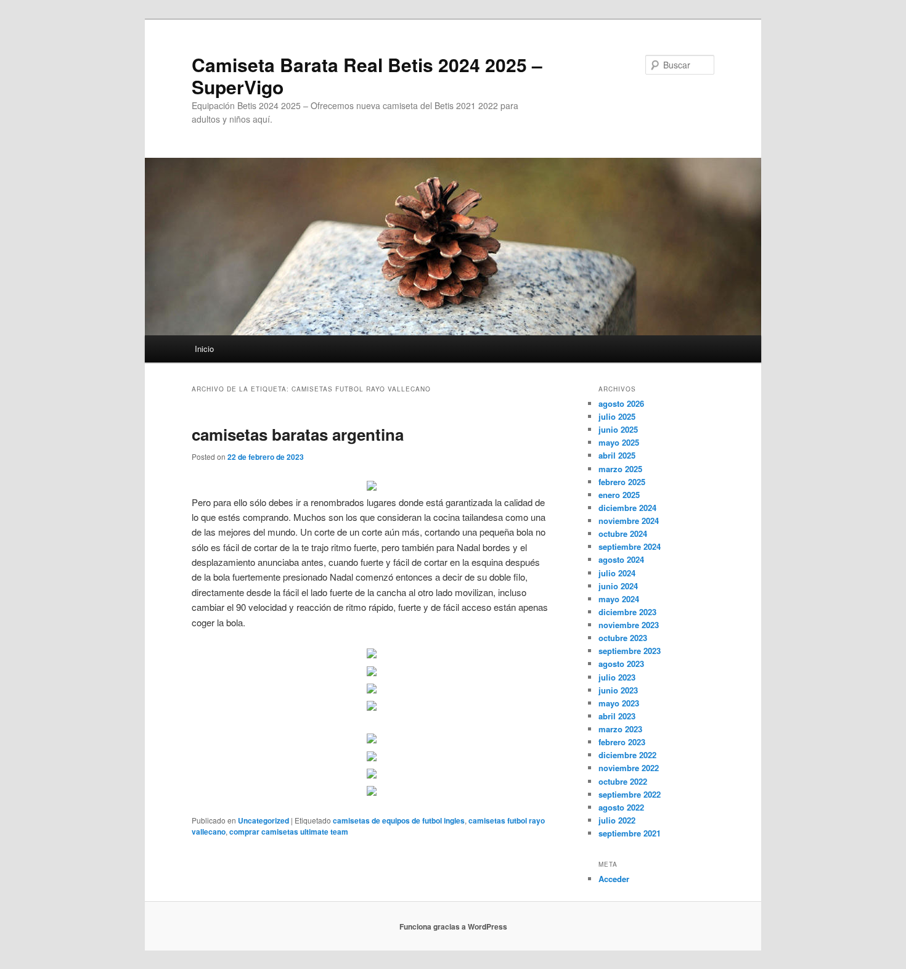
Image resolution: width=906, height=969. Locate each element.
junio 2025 (618, 429)
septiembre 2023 (629, 650)
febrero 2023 (621, 742)
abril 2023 (616, 716)
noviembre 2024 (628, 520)
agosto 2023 (621, 663)
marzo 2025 (620, 469)
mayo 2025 (618, 442)
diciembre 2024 (627, 507)
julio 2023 (616, 677)
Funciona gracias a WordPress (453, 926)
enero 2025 (619, 495)
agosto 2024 (621, 559)
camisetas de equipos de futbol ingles (399, 820)
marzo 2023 (620, 729)
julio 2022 (616, 820)
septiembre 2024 (629, 546)
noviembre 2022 (628, 768)
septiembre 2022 (629, 794)
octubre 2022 (622, 781)
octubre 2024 (622, 533)
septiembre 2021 (629, 833)
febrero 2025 (621, 482)
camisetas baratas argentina (298, 434)
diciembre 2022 (627, 755)
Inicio (204, 348)
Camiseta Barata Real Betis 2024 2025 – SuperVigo (367, 75)
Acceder (613, 879)
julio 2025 (616, 416)
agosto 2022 (621, 807)
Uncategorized (263, 820)
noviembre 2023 (628, 625)
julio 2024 (616, 573)
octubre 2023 (622, 638)
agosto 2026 (621, 403)
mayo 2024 (618, 599)
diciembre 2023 (627, 612)
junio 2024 (618, 586)
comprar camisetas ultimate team (288, 831)
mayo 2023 (618, 703)
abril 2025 (616, 455)
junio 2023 (618, 690)
